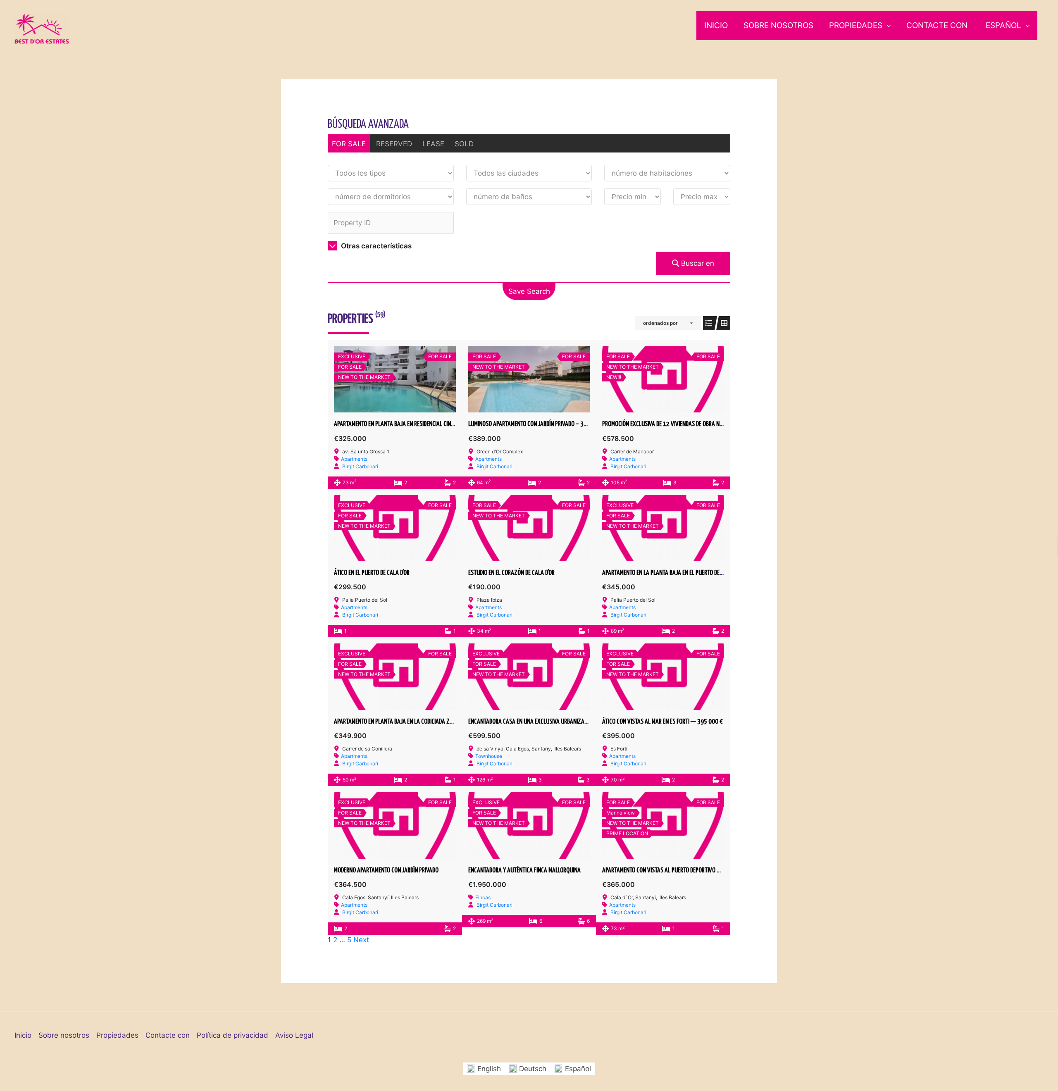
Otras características (375, 246)
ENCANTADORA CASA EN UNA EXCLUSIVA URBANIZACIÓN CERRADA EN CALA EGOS (559, 721)
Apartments (354, 459)
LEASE (433, 144)
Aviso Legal (294, 1035)
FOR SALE (349, 144)
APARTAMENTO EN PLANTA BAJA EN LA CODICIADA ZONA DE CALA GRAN (413, 721)
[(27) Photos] (529, 379)
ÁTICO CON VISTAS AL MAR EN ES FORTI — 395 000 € (662, 721)
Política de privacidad (232, 1035)
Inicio (716, 25)
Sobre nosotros (778, 25)
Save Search (529, 291)
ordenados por (660, 323)
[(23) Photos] (663, 379)
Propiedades (855, 25)
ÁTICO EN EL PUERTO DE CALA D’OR (372, 572)
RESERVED (394, 144)
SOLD (464, 144)
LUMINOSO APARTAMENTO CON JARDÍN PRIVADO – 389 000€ (536, 424)
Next (361, 940)
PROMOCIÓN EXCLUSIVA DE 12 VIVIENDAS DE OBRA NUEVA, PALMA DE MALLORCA (691, 424)
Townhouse (488, 756)
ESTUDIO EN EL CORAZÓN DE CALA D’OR (511, 572)
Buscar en (696, 263)
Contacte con (936, 25)
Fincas (483, 897)
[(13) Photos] (529, 528)
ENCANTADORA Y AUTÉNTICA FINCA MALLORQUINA (524, 870)
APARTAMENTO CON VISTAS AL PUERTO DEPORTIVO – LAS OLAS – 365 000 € (688, 870)
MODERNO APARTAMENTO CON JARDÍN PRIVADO (386, 870)
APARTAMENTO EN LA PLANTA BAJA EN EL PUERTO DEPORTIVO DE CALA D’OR (686, 572)
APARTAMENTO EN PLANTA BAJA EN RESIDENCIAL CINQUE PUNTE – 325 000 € (421, 424)
